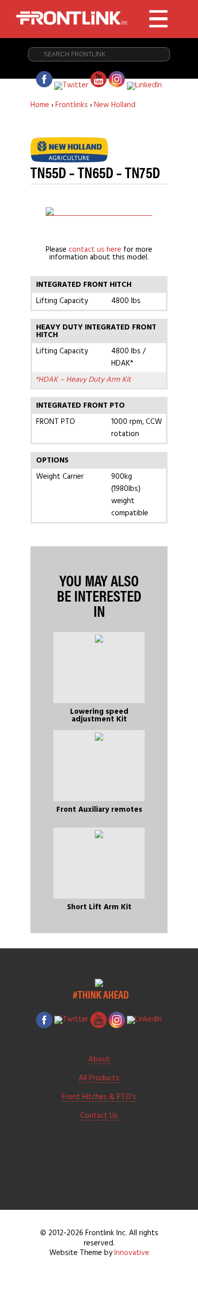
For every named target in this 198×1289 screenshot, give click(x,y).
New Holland (115, 105)
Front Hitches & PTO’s (99, 1098)
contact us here (95, 250)
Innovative (131, 1253)
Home (39, 105)
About (99, 1060)
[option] (99, 211)
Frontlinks (71, 105)
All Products (99, 1079)
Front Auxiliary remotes (99, 810)
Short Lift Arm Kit (99, 907)
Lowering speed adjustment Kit (99, 715)
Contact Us (99, 1116)
